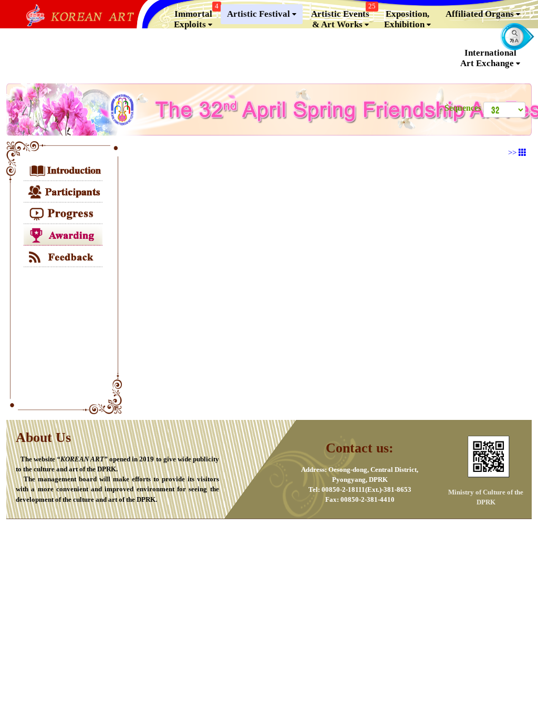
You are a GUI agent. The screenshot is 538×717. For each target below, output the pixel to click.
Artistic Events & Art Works (343, 16)
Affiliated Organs (481, 14)
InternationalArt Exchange (488, 58)
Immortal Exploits (196, 16)
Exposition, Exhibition (406, 19)
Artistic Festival (259, 14)
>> (513, 153)
